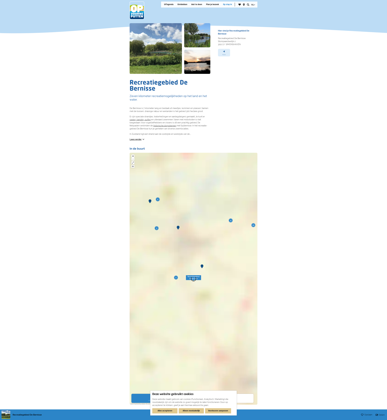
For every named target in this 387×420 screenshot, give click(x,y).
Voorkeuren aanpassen (218, 411)
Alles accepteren (165, 411)
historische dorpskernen (164, 125)
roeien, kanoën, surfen (140, 119)
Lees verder (136, 139)
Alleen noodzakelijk (191, 411)
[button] (193, 279)
